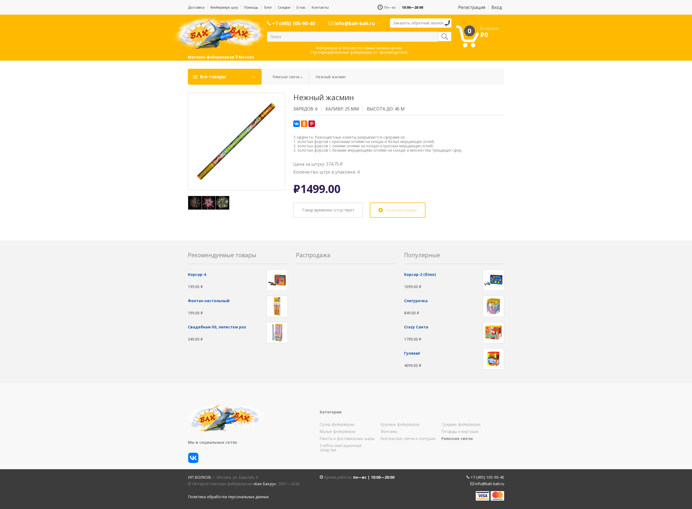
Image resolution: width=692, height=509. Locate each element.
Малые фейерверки (337, 431)
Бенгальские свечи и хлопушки (408, 438)
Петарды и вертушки (459, 431)
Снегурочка (416, 300)
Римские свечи (286, 76)
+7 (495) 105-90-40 (293, 23)
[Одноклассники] (304, 123)
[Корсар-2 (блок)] (493, 279)
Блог (268, 7)
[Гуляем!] (493, 358)
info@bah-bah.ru (354, 23)
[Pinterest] (311, 123)
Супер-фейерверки (337, 424)
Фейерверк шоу (224, 7)
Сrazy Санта (416, 326)
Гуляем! (412, 353)
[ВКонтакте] (296, 123)
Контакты (320, 7)
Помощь (251, 7)
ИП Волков (199, 477)
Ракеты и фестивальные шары (347, 438)
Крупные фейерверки (400, 424)
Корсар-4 (197, 274)
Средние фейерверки (460, 424)
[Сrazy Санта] (493, 332)
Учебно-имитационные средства (341, 447)
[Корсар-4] (277, 279)
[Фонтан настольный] (277, 305)
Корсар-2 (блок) (420, 274)
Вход (496, 7)
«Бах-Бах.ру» (264, 483)
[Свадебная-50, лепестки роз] (277, 332)
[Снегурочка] (493, 305)
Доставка (196, 7)
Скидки (284, 7)
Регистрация (471, 7)
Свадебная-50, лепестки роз (217, 326)
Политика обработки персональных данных (228, 496)
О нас (301, 7)
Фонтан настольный (208, 300)
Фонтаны (389, 431)
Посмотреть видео (401, 210)
